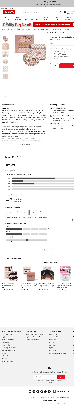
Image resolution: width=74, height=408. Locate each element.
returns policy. (58, 128)
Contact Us (5, 342)
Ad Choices (47, 404)
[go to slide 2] (47, 6)
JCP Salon (52, 342)
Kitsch (58, 39)
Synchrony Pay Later (8, 350)
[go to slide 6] (54, 6)
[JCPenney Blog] (49, 391)
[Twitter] (30, 391)
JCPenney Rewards (8, 339)
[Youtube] (46, 391)
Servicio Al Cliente (7, 361)
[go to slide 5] (52, 6)
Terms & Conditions (37, 404)
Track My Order (7, 334)
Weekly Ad (52, 339)
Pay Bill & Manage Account (34, 334)
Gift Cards (5, 356)
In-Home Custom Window (57, 353)
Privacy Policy (34, 397)
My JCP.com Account (8, 337)
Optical (51, 348)
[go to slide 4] (50, 6)
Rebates (4, 358)
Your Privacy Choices (46, 397)
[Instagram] (34, 391)
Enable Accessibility (6, 8)
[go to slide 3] (48, 6)
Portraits (52, 345)
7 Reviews (62, 32)
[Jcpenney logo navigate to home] (9, 12)
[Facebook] (38, 391)
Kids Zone (52, 350)
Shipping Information (9, 348)
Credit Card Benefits (32, 339)
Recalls (4, 353)
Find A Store (53, 334)
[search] (61, 12)
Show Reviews (49, 250)
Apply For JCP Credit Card (34, 337)
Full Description (25, 145)
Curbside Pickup (54, 337)
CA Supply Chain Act (63, 397)
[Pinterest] (42, 391)
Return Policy (6, 345)
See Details (49, 382)
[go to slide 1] (45, 6)
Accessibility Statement (49, 400)
